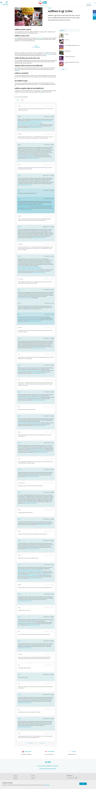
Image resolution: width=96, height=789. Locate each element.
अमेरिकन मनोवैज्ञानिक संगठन (48, 54)
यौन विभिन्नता (49, 8)
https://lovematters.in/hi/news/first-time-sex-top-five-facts (30, 570)
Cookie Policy (46, 785)
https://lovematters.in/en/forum (35, 127)
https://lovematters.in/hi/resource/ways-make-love (39, 574)
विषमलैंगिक (17, 70)
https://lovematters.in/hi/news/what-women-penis (28, 124)
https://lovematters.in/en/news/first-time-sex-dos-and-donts (30, 571)
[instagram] (73, 778)
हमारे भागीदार (15, 775)
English (42, 5)
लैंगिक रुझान (40, 38)
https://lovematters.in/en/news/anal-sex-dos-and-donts (29, 370)
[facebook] (68, 778)
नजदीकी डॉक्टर (15, 777)
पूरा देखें (63, 69)
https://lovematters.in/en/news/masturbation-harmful (29, 267)
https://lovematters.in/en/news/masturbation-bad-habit (29, 268)
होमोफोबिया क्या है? (68, 51)
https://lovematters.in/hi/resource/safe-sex (27, 622)
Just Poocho (33, 777)
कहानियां (56, 766)
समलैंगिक (16, 38)
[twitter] (71, 778)
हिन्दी (45, 5)
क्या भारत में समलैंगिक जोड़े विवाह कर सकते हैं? (72, 45)
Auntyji (19, 175)
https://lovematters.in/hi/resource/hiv (26, 155)
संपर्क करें (32, 778)
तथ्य (52, 766)
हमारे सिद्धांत (32, 775)
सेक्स (18, 60)
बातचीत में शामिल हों (37, 47)
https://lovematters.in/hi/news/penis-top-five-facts (30, 122)
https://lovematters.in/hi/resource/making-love (28, 575)
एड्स (15, 83)
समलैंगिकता (66, 34)
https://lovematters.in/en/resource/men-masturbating (29, 269)
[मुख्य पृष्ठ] (42, 3)
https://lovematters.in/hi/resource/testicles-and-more (29, 318)
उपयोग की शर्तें (15, 778)
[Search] (95, 2)
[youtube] (76, 778)
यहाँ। (56, 768)
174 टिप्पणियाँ (36, 46)
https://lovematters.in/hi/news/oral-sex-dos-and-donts (29, 422)
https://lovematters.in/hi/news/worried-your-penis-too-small (30, 123)
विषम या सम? (67, 39)
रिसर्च (41, 90)
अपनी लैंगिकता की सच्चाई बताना (70, 56)
